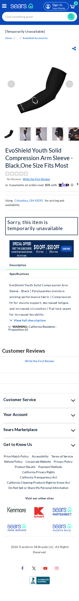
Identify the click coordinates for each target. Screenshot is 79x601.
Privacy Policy (63, 461)
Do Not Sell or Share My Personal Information (38, 488)
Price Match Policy (16, 456)
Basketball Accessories (35, 38)
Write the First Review (36, 179)
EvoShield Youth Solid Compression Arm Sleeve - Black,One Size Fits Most (39, 158)
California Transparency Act (38, 477)
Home (8, 38)
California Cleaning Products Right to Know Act (38, 482)
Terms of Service (62, 456)
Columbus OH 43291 (29, 200)
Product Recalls (25, 467)
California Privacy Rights (38, 472)
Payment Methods (50, 467)
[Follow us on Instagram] (56, 568)
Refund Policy (13, 461)
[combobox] (39, 16)
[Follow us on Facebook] (22, 568)
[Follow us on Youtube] (45, 568)
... (17, 38)
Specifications (19, 274)
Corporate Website (38, 461)
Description (17, 265)
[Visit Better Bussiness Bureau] (39, 580)
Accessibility (40, 456)
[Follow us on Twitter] (34, 568)
